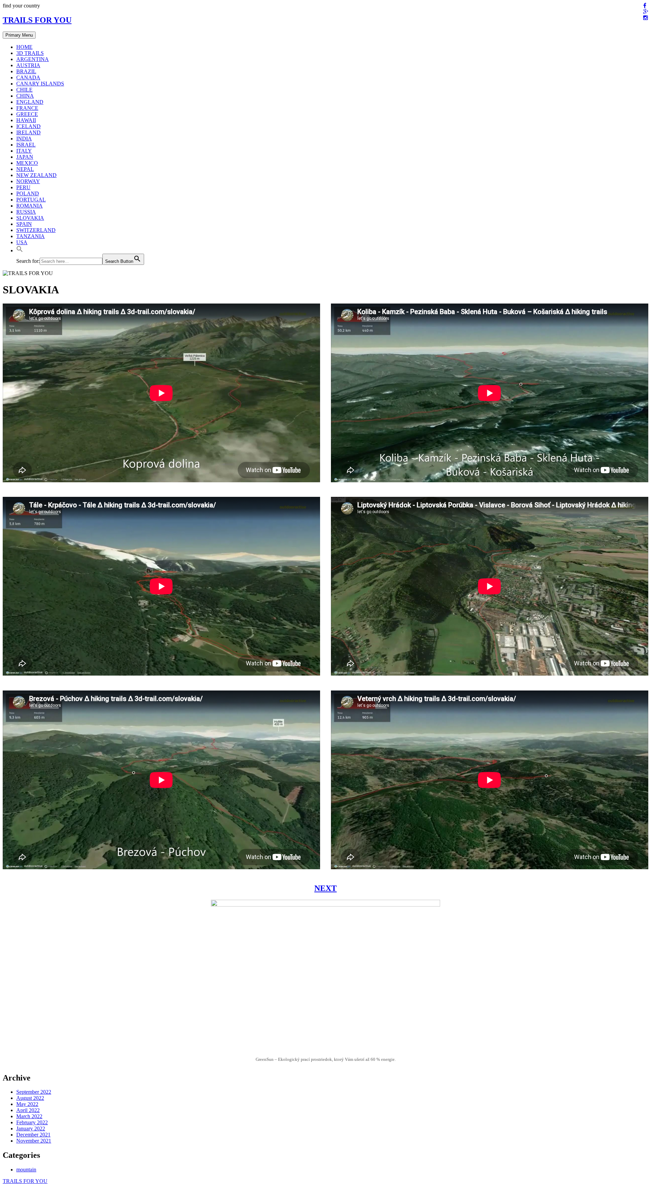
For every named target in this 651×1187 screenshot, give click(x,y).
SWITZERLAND (36, 230)
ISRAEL (26, 145)
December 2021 (33, 1134)
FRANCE (27, 108)
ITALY (24, 151)
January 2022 (30, 1128)
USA (21, 242)
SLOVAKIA (30, 218)
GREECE (27, 114)
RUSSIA (26, 212)
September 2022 (33, 1092)
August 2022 (30, 1098)
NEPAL (25, 169)
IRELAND (28, 132)
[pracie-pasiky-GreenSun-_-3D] (325, 1051)
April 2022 (28, 1110)
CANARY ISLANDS (40, 83)
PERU (23, 187)
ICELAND (28, 126)
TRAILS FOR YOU (37, 20)
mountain (26, 1169)
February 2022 (32, 1122)
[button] (19, 250)
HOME (24, 47)
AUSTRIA (28, 65)
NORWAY (28, 181)
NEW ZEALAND (36, 175)
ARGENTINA (32, 59)
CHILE (24, 90)
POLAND (27, 193)
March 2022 (29, 1116)
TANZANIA (30, 236)
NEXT (325, 888)
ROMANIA (29, 206)
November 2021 (33, 1141)
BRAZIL (26, 71)
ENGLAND (29, 102)
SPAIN (24, 224)
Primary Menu (19, 35)
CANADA (28, 77)
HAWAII (26, 120)
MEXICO (27, 163)
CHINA (25, 96)
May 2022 (27, 1104)
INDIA (24, 138)
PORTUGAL (31, 199)
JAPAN (24, 157)
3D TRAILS (30, 53)
